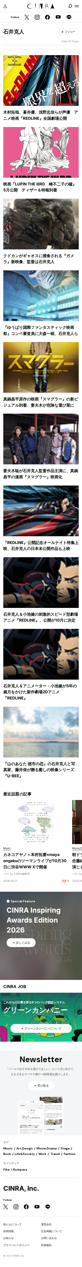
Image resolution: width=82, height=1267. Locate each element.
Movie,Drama (47, 1148)
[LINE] (68, 17)
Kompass (20, 1169)
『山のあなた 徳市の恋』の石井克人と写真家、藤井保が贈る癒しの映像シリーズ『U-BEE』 (39, 769)
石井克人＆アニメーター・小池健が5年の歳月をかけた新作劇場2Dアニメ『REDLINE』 (40, 692)
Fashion (69, 1153)
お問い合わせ (49, 1238)
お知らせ (8, 1238)
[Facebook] (47, 17)
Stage (65, 1148)
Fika (6, 1169)
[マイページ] (5, 6)
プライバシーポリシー (16, 1245)
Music (8, 1148)
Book (7, 1153)
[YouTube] (58, 17)
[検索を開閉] (70, 6)
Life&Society (25, 1153)
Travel (55, 1153)
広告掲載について (51, 1231)
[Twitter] (26, 17)
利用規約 (46, 1245)
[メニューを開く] (76, 6)
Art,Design (24, 1148)
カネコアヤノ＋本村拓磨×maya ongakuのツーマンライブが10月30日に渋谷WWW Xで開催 (34, 860)
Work (42, 1153)
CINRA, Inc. (21, 1188)
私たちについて (12, 1224)
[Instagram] (37, 17)
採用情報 (8, 1231)
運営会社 (46, 1224)
